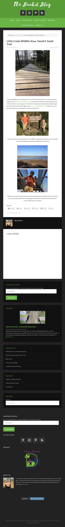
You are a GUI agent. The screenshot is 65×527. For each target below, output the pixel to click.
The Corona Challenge (12, 362)
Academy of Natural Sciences (13, 366)
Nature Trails (16, 212)
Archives (8, 399)
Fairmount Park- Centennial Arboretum (21, 327)
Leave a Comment (53, 47)
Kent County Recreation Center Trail (15, 355)
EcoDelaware (9, 386)
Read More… (25, 484)
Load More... (25, 498)
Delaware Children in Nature (13, 379)
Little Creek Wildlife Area (22, 101)
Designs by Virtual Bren (32, 522)
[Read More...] (9, 337)
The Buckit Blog (32, 6)
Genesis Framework (46, 520)
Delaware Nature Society (12, 383)
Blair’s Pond (9, 359)
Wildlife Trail (42, 106)
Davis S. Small (34, 106)
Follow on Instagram (38, 498)
